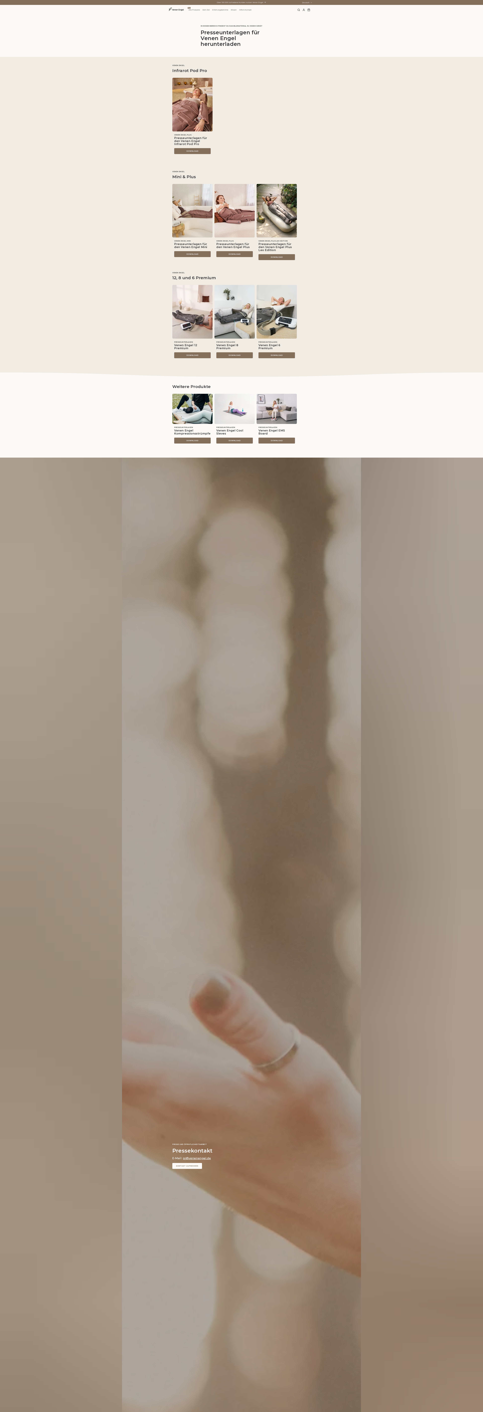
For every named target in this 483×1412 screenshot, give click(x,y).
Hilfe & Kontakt (245, 10)
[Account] (304, 10)
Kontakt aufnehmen (187, 1166)
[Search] (299, 10)
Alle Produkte (194, 10)
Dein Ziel (206, 10)
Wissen (234, 10)
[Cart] (309, 10)
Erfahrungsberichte (220, 10)
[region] (241, 116)
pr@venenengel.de (197, 1158)
